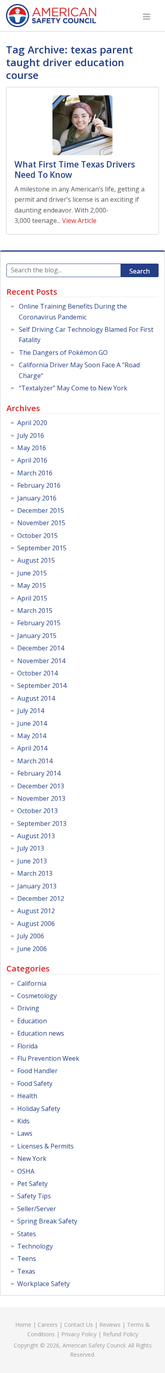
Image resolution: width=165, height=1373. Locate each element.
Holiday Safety (38, 1108)
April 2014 (32, 748)
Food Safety (34, 1083)
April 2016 (32, 460)
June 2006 (32, 948)
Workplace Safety (43, 1283)
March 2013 (34, 873)
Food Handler (37, 1070)
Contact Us (78, 1324)
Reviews (110, 1324)
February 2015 (38, 623)
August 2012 (36, 910)
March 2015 (34, 610)
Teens (26, 1258)
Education (32, 1020)
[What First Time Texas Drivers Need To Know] (82, 125)
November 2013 (41, 798)
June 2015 (32, 573)
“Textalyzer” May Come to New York (73, 388)
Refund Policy (120, 1334)
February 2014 (38, 773)
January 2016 (36, 498)
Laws (24, 1133)
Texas (26, 1271)
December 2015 (40, 510)
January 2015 (36, 635)
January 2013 (36, 886)
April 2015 (32, 598)
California (31, 983)
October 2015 (37, 535)
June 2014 (32, 723)
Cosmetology (37, 995)
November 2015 (41, 522)
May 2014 (31, 735)
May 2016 (31, 447)
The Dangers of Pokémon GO (63, 352)
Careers (48, 1324)
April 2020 (32, 422)
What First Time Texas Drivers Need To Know (74, 169)
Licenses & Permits (45, 1146)
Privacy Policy (79, 1334)
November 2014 (41, 660)
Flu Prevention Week (48, 1058)
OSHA (25, 1171)
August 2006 (36, 923)
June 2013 (32, 861)
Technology (35, 1246)
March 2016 (34, 473)
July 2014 (30, 710)
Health (27, 1095)
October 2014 (37, 673)
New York (31, 1158)
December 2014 (40, 648)
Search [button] (139, 271)
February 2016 (38, 485)
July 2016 (30, 435)
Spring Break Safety (47, 1221)
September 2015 (41, 548)
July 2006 (30, 936)
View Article (79, 220)
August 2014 (36, 698)
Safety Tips (34, 1196)
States (26, 1233)
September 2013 (41, 823)
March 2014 (34, 760)
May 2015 (31, 585)
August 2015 (36, 560)
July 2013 (30, 848)
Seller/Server (36, 1208)
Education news (40, 1033)
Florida (27, 1046)
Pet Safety (32, 1183)
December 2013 (40, 786)
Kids (23, 1121)
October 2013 (37, 810)
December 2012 (40, 898)
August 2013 (36, 835)
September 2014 (41, 685)
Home (23, 1324)
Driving (28, 1008)
